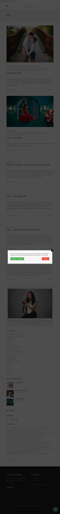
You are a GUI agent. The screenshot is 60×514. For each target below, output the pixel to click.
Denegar (45, 258)
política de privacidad (43, 255)
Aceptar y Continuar (17, 258)
